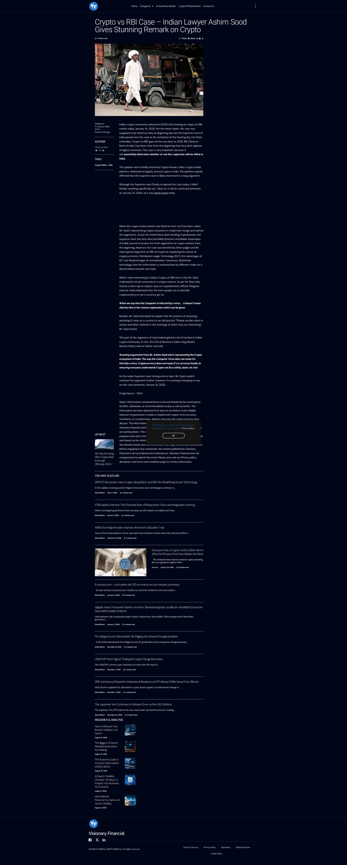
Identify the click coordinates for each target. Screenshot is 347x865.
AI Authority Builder (166, 6)
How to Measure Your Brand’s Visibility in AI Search (106, 730)
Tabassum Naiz (101, 147)
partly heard (161, 193)
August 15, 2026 (101, 738)
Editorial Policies (243, 847)
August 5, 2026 (100, 791)
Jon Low (155, 567)
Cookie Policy (216, 853)
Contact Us (208, 6)
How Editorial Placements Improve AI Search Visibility (107, 800)
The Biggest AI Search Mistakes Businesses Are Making (106, 746)
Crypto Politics (101, 165)
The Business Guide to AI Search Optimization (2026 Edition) (107, 763)
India (111, 165)
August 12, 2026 (101, 754)
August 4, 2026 (100, 808)
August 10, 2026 (101, 771)
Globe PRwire (100, 493)
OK (173, 436)
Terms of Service (190, 847)
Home (134, 6)
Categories (145, 6)
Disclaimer (225, 847)
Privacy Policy (188, 428)
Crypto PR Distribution (190, 6)
